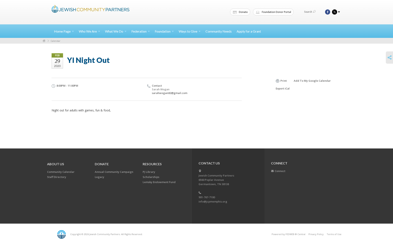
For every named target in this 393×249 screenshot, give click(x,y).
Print (283, 81)
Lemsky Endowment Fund (159, 182)
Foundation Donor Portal (276, 12)
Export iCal (283, 88)
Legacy (99, 177)
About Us (55, 164)
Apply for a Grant (249, 31)
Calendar (55, 40)
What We (114, 31)
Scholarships (151, 177)
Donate (243, 12)
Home (62, 31)
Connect (280, 171)
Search (308, 12)
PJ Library (149, 172)
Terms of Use (334, 234)
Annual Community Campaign (114, 172)
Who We (88, 31)
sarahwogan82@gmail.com (169, 93)
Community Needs (219, 31)
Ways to (188, 31)
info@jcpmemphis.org (213, 201)
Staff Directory (56, 177)
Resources (152, 164)
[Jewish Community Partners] (90, 11)
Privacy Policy (316, 234)
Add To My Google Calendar (312, 81)
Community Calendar (61, 172)
